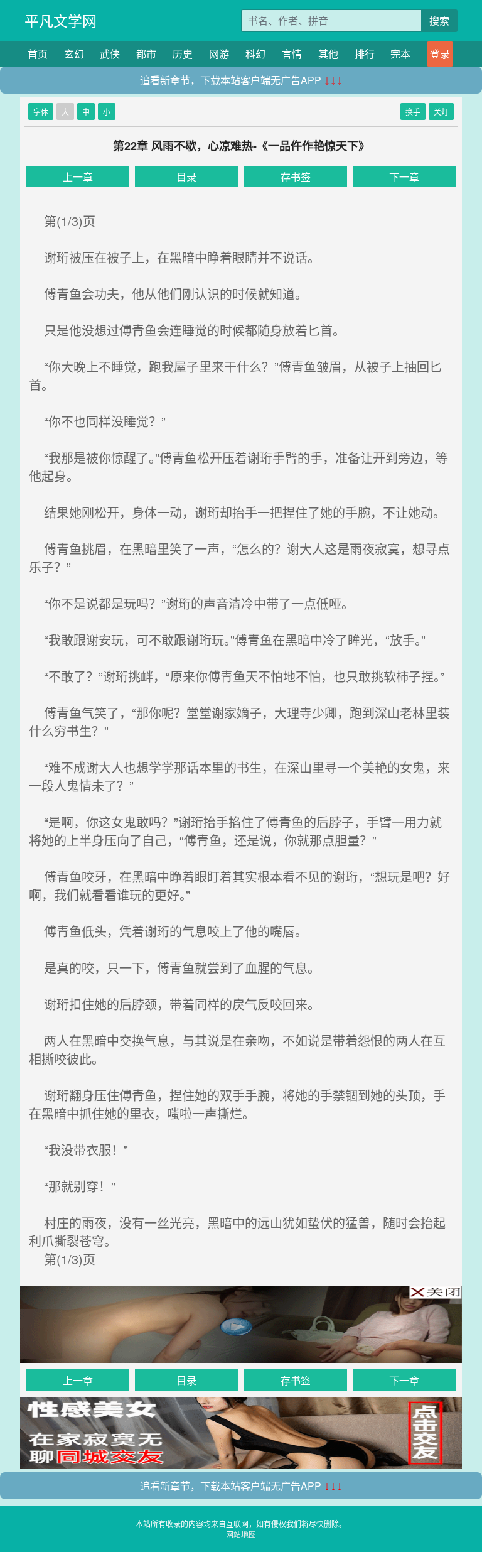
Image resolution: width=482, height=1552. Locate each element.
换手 (412, 111)
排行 (365, 53)
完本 (400, 53)
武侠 (110, 53)
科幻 (255, 53)
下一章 (404, 177)
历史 (183, 53)
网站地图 (241, 1534)
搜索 (439, 20)
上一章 (78, 177)
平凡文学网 (60, 20)
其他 (328, 53)
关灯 (441, 111)
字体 (40, 111)
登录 (440, 53)
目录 (186, 177)
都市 (146, 53)
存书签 (296, 177)
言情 (292, 53)
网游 (219, 53)
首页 (38, 53)
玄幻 (74, 53)
